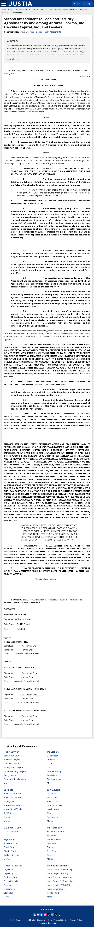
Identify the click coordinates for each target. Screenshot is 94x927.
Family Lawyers (11, 775)
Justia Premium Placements (59, 877)
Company (41, 920)
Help (49, 920)
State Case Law (54, 839)
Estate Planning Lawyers (15, 771)
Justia (3, 10)
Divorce (50, 763)
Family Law (52, 775)
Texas (50, 855)
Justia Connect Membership (59, 869)
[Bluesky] (52, 914)
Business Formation (13, 793)
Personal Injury (54, 779)
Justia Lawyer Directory (57, 873)
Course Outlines (54, 805)
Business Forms (11, 877)
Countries (8, 892)
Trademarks (9, 889)
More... (7, 783)
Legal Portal (30, 920)
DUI (49, 767)
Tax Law (7, 817)
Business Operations (13, 797)
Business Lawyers (12, 759)
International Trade (13, 809)
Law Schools (53, 789)
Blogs (49, 813)
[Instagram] (45, 914)
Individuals (53, 751)
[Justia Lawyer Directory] (59, 914)
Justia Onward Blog (56, 889)
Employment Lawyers (13, 767)
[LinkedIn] (34, 914)
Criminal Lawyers (11, 763)
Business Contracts (23, 10)
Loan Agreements (53, 32)
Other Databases (13, 865)
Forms (10, 10)
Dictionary (51, 793)
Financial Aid (52, 801)
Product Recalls (11, 881)
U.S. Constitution (11, 831)
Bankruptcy (52, 755)
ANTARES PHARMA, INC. (43, 10)
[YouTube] (38, 914)
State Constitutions (56, 831)
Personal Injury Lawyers (15, 779)
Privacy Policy (76, 920)
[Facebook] (41, 914)
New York (51, 851)
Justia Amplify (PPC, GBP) (58, 885)
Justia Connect (16, 920)
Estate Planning (54, 771)
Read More (11, 59)
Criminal (51, 759)
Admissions (52, 797)
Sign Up (87, 4)
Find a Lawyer (11, 751)
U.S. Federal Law (12, 827)
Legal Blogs (9, 873)
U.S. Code (8, 835)
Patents (7, 885)
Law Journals (53, 809)
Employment (9, 801)
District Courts (10, 851)
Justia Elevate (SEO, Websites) (60, 881)
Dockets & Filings (11, 855)
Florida (50, 847)
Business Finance (34, 32)
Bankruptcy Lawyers (13, 755)
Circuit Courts (10, 847)
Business (8, 789)
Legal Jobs (8, 869)
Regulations (9, 839)
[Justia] (20, 3)
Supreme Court (11, 843)
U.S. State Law (54, 827)
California (51, 843)
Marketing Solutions (58, 865)
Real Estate (9, 813)
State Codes (52, 835)
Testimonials (53, 892)
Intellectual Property (13, 805)
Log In (77, 4)
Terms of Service (60, 920)
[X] (55, 914)
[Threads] (48, 914)
